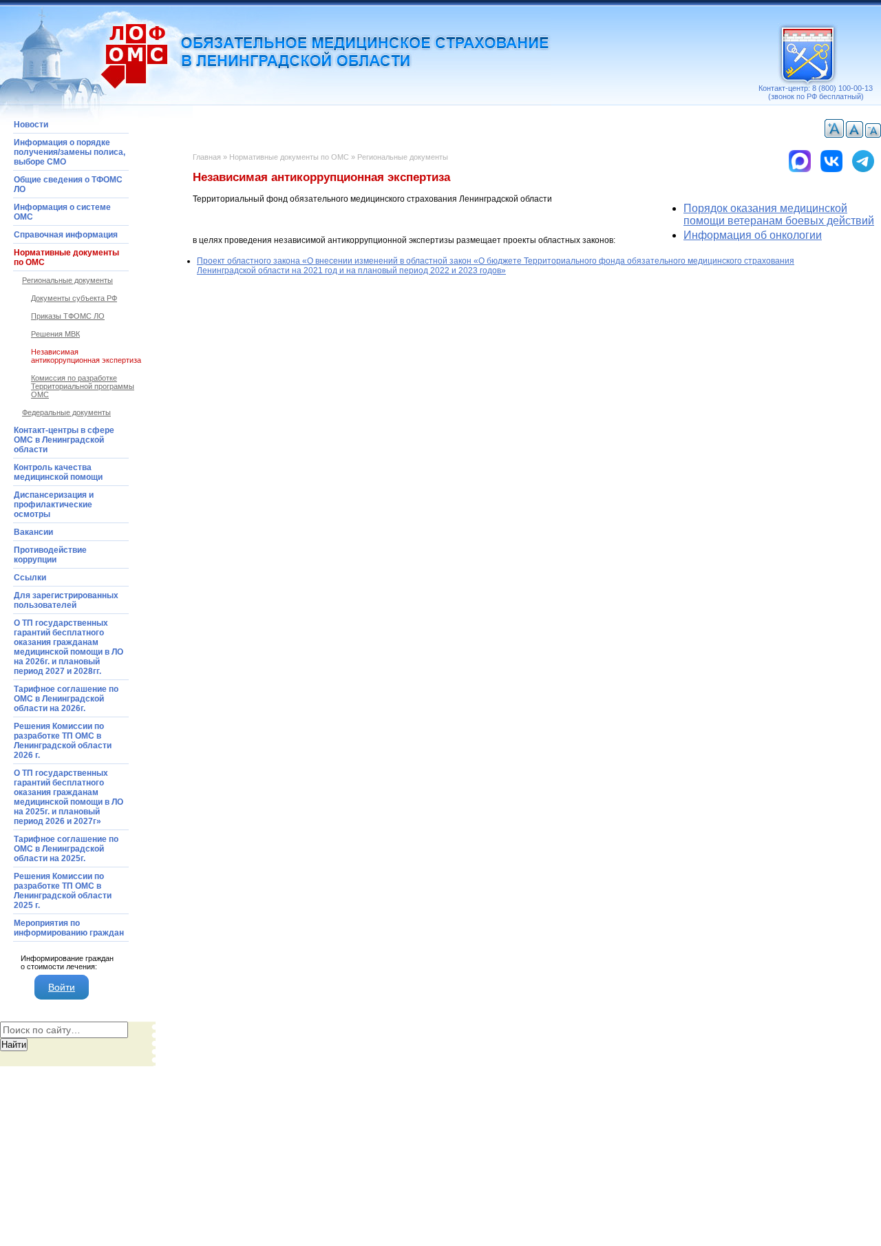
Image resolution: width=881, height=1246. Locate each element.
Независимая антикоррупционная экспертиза (86, 356)
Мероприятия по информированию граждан (69, 928)
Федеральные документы (66, 412)
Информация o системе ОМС (62, 212)
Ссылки (30, 577)
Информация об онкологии (752, 235)
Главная (207, 157)
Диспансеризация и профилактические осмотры (54, 504)
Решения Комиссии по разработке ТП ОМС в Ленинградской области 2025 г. (63, 891)
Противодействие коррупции (50, 554)
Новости (31, 124)
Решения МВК (55, 334)
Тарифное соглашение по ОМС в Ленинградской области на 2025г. (66, 848)
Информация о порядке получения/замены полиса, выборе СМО (69, 152)
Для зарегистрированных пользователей (66, 600)
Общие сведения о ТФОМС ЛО (68, 184)
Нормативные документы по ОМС (289, 157)
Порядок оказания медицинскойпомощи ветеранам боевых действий (778, 214)
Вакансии (33, 532)
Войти (61, 987)
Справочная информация (66, 235)
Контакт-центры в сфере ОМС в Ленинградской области (64, 439)
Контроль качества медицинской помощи (58, 472)
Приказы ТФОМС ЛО (68, 316)
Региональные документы (402, 157)
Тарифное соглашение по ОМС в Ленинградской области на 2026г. (66, 698)
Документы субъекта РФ (74, 298)
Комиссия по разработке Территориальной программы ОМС (82, 386)
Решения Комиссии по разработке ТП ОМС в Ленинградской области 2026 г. (63, 740)
